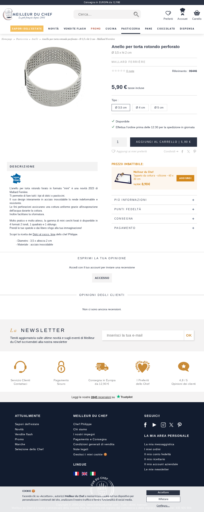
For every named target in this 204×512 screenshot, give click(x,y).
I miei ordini (152, 449)
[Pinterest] (181, 425)
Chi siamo (80, 429)
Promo (19, 439)
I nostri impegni (84, 434)
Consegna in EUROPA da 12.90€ (102, 2)
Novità (19, 429)
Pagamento (81, 439)
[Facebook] (147, 425)
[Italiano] (93, 474)
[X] (172, 425)
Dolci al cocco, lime (44, 234)
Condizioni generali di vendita (94, 444)
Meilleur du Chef (90, 415)
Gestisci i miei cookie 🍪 (90, 454)
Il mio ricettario (154, 459)
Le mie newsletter (156, 469)
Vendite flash (24, 434)
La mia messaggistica (159, 444)
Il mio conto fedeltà (157, 454)
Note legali (80, 449)
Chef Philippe (82, 424)
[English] (85, 474)
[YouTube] (156, 425)
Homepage (7, 38)
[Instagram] (164, 425)
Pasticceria (22, 38)
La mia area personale (166, 435)
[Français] (76, 474)
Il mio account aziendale (161, 464)
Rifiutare (163, 499)
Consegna (100, 439)
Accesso (102, 278)
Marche (20, 444)
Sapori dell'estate (27, 424)
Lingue (79, 464)
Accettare (163, 492)
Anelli (35, 38)
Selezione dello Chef (29, 449)
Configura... (163, 505)
